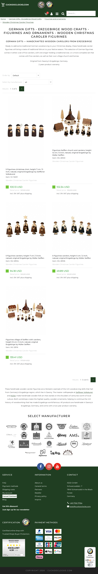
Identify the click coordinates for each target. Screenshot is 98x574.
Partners (38, 489)
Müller (13, 396)
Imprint (38, 500)
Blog (4, 500)
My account (7, 493)
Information (43, 475)
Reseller (38, 493)
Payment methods (10, 486)
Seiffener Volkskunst (84, 392)
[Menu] (94, 548)
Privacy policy (40, 496)
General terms (41, 486)
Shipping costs (8, 489)
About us (38, 483)
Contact (72, 475)
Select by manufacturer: (12, 82)
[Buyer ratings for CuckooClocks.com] (13, 548)
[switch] (90, 564)
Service (7, 475)
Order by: (6, 75)
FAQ (4, 483)
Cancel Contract (10, 496)
